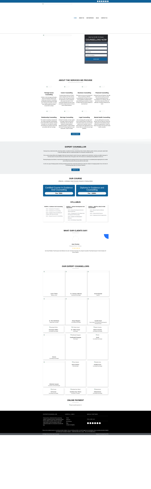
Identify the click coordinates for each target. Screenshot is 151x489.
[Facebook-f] (98, 1)
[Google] (106, 1)
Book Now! (96, 59)
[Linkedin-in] (93, 423)
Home (75, 17)
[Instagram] (100, 1)
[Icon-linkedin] (102, 1)
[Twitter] (104, 1)
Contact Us (104, 17)
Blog (97, 17)
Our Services (90, 17)
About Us (81, 17)
